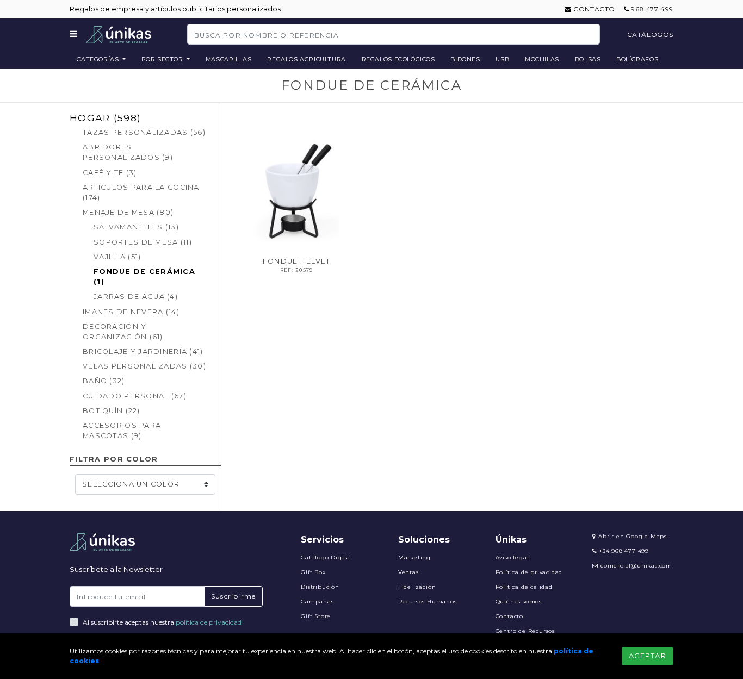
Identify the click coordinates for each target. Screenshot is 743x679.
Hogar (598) (105, 117)
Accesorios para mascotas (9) (122, 430)
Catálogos (650, 34)
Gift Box (313, 572)
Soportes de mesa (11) (143, 242)
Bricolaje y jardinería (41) (143, 351)
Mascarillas (229, 59)
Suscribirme (233, 596)
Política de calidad (524, 586)
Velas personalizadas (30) (144, 366)
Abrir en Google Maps (631, 536)
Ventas (408, 572)
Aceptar (647, 656)
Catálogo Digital (326, 557)
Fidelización (417, 586)
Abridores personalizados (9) (128, 152)
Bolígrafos (637, 59)
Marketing (414, 557)
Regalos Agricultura (306, 59)
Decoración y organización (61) (123, 331)
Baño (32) (104, 381)
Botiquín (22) (111, 411)
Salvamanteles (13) (136, 227)
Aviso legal (512, 557)
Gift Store (316, 616)
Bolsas (588, 59)
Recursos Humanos (427, 601)
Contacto (593, 9)
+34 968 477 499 (623, 551)
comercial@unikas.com (636, 565)
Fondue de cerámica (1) (144, 276)
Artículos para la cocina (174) (141, 192)
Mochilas (542, 59)
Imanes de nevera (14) (131, 312)
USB (502, 59)
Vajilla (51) (117, 257)
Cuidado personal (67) (135, 396)
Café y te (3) (110, 173)
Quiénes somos (519, 601)
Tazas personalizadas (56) (144, 132)
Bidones (465, 59)
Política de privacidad (529, 572)
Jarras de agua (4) (136, 296)
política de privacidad (209, 622)
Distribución (320, 586)
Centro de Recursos (525, 630)
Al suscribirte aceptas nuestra (162, 622)
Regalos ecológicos (398, 59)
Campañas (317, 601)
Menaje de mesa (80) (128, 212)
